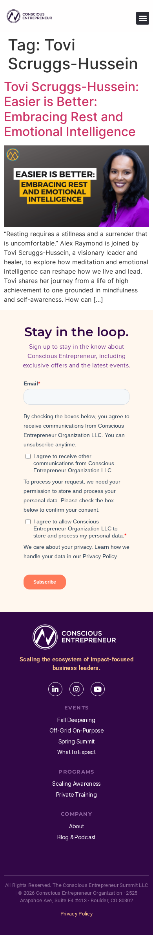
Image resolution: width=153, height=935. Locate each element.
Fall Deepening (76, 719)
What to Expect (76, 752)
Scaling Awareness (76, 783)
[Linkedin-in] (55, 689)
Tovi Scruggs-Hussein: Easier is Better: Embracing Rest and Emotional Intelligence (71, 109)
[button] (142, 18)
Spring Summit (76, 741)
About (76, 826)
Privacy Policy (76, 914)
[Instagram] (76, 689)
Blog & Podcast (76, 837)
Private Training (76, 794)
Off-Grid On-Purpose (76, 730)
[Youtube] (98, 689)
